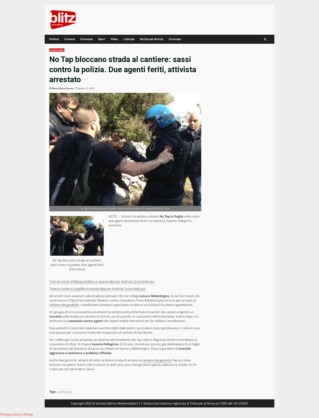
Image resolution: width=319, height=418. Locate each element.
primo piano (65, 391)
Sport (101, 39)
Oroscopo (175, 39)
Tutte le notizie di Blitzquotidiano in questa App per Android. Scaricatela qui (101, 282)
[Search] (265, 39)
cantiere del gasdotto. (64, 305)
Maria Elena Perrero (63, 88)
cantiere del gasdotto (157, 360)
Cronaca (69, 39)
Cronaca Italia (56, 50)
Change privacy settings (16, 414)
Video (114, 39)
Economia (86, 39)
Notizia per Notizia (151, 39)
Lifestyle (129, 39)
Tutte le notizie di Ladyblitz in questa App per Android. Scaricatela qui (97, 289)
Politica (54, 39)
